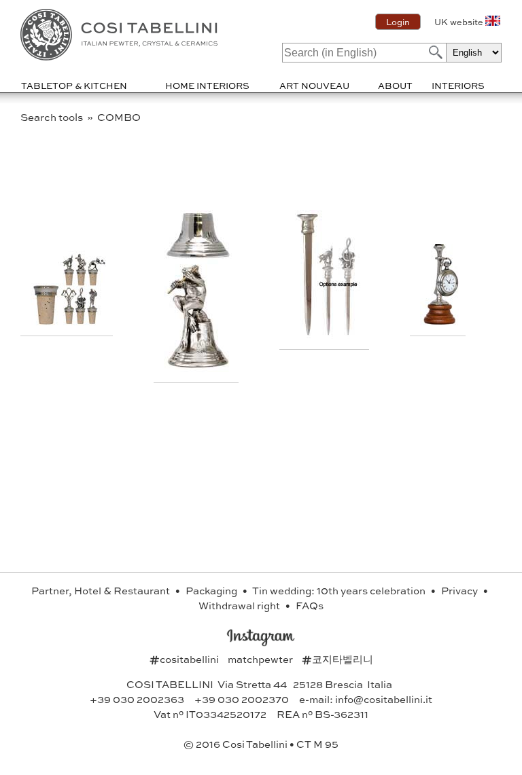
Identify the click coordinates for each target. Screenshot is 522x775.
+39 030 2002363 (137, 698)
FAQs (310, 605)
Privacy (460, 590)
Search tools (52, 116)
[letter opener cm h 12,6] (326, 334)
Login (398, 22)
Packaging (212, 590)
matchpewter (261, 658)
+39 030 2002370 (241, 698)
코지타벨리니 (337, 658)
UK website (458, 22)
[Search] (434, 51)
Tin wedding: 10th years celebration (340, 590)
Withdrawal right (240, 605)
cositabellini (185, 658)
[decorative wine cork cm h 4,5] (68, 321)
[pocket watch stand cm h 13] (439, 321)
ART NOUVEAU (314, 85)
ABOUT (395, 85)
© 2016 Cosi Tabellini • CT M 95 (261, 743)
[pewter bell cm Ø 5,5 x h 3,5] (198, 368)
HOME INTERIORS (207, 85)
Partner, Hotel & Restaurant (101, 590)
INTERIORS (458, 85)
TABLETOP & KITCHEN (74, 85)
